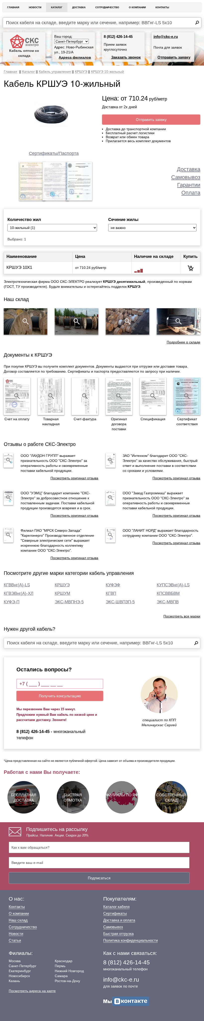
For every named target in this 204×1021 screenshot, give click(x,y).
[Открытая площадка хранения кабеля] (25, 321)
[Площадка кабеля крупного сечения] (127, 321)
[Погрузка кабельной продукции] (178, 321)
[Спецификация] (153, 396)
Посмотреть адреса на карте (32, 991)
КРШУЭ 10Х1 (19, 267)
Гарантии (188, 185)
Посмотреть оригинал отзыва (74, 478)
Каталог (56, 7)
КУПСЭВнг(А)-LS (173, 585)
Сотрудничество (107, 7)
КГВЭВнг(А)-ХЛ (18, 593)
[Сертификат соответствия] (187, 396)
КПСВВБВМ (168, 593)
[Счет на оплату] (17, 396)
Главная (13, 7)
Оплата (190, 193)
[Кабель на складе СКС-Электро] (76, 321)
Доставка (79, 7)
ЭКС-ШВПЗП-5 (120, 602)
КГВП (111, 593)
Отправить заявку (173, 57)
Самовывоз (185, 177)
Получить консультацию (60, 696)
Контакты (162, 7)
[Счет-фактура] (85, 396)
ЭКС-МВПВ (168, 602)
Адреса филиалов (75, 57)
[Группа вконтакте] (126, 1001)
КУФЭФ (113, 585)
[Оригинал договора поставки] (119, 396)
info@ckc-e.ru (165, 36)
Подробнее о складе (183, 342)
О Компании (137, 7)
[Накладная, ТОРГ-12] (51, 396)
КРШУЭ (62, 585)
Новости (35, 7)
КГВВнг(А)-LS (17, 585)
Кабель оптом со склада (24, 53)
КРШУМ (62, 593)
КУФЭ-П (11, 602)
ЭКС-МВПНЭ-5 (69, 602)
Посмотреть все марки (181, 616)
